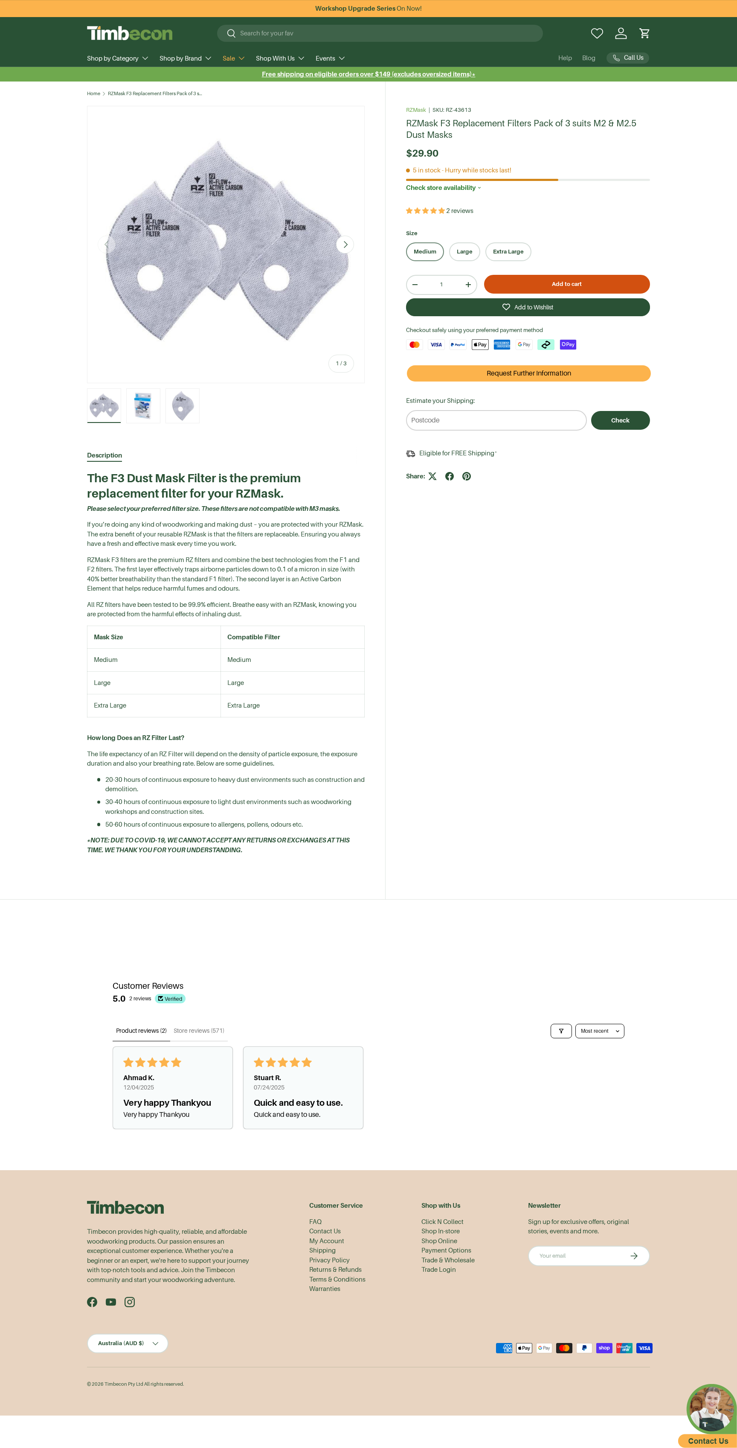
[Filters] (561, 1031)
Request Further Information (529, 373)
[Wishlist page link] (597, 33)
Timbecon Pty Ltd (123, 1384)
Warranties (324, 1288)
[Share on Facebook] (449, 476)
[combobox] (380, 33)
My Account (326, 1241)
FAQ (315, 1221)
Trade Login (438, 1269)
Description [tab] (104, 455)
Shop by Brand (181, 58)
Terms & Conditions (337, 1279)
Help (565, 58)
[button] (644, 33)
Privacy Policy (329, 1260)
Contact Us (325, 1231)
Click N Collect (442, 1221)
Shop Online (439, 1241)
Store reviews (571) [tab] (199, 1030)
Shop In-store (440, 1231)
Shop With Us (275, 58)
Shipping (322, 1250)
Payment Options (446, 1250)
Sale (229, 58)
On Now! (368, 8)
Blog (588, 58)
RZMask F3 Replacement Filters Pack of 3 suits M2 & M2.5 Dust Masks (156, 93)
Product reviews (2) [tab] (141, 1030)
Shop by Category (113, 58)
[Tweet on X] (432, 476)
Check (620, 420)
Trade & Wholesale (448, 1260)
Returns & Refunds (335, 1269)
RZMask (416, 110)
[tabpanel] (226, 666)
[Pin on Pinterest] (466, 476)
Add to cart (567, 284)
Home (93, 93)
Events (325, 58)
